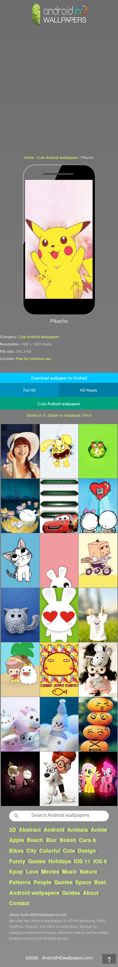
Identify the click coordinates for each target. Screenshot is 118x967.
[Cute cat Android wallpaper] (20, 615)
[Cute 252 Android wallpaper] (20, 451)
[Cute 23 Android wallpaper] (97, 724)
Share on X (36, 415)
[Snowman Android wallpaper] (59, 724)
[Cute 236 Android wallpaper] (97, 615)
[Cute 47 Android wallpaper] (97, 669)
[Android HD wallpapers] (59, 24)
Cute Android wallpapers (38, 336)
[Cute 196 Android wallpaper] (59, 615)
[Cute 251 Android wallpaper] (20, 724)
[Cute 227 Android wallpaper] (97, 451)
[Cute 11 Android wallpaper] (59, 451)
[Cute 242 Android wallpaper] (20, 560)
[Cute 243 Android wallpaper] (59, 560)
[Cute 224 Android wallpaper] (97, 560)
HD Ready (88, 390)
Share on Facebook (64, 415)
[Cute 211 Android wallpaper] (20, 669)
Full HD (29, 390)
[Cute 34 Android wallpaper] (20, 778)
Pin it (87, 415)
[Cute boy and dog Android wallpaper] (59, 778)
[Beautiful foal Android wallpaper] (97, 778)
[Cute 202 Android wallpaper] (59, 505)
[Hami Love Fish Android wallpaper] (59, 669)
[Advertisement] (59, 89)
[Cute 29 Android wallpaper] (97, 505)
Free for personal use (33, 358)
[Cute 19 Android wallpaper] (20, 505)
